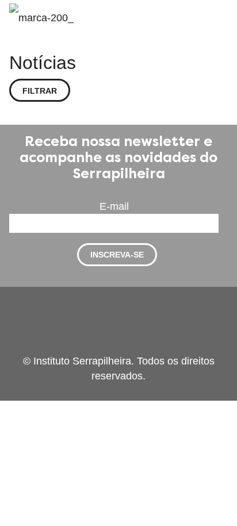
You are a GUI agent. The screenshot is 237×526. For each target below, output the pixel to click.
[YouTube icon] (113, 346)
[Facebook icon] (89, 346)
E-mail (114, 206)
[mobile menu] (221, 17)
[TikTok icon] (149, 346)
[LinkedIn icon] (125, 346)
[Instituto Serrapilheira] (41, 17)
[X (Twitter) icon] (101, 346)
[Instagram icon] (137, 346)
